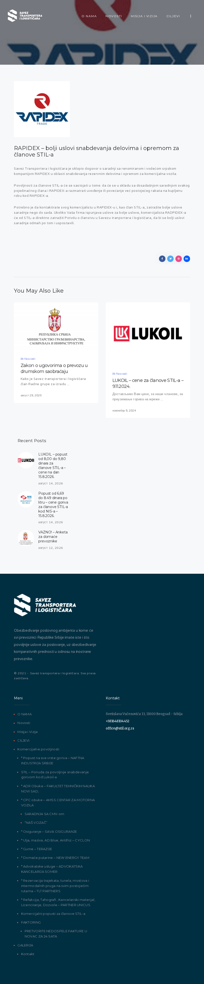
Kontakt (28, 954)
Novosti (29, 359)
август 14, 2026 (50, 483)
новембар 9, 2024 (124, 410)
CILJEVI (23, 740)
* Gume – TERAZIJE (36, 849)
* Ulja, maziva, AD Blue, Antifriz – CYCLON (55, 840)
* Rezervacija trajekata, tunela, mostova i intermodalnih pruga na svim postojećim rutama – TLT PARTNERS (55, 886)
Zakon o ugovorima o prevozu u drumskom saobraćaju (54, 368)
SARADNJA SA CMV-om (44, 814)
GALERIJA (25, 945)
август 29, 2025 (31, 395)
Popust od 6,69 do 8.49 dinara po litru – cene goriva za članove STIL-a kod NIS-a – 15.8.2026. (53, 504)
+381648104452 (117, 721)
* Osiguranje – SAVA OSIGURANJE (49, 831)
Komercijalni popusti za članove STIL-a (53, 914)
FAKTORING (31, 922)
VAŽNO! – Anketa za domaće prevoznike (52, 536)
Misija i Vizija (27, 732)
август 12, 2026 (50, 548)
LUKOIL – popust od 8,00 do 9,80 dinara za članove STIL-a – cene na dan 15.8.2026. (52, 465)
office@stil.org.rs (120, 728)
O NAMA (24, 714)
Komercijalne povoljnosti (38, 749)
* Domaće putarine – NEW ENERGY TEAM (55, 858)
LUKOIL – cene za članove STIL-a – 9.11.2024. (148, 383)
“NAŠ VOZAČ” (36, 823)
